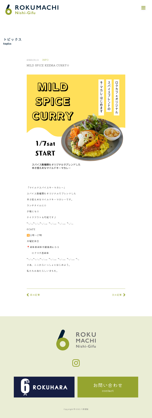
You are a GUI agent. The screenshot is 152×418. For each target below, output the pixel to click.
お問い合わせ (108, 387)
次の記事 (117, 294)
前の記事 (35, 294)
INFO (45, 59)
